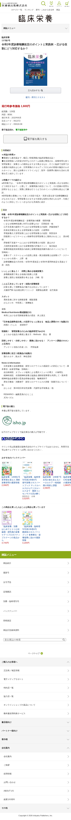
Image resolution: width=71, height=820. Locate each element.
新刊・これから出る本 (45, 10)
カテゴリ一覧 (16, 10)
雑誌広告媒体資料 (11, 630)
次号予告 (7, 582)
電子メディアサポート (13, 679)
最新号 (6, 573)
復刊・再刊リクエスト (35, 97)
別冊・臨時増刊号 (11, 601)
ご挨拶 (7, 765)
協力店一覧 (9, 696)
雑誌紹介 (7, 563)
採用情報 (8, 774)
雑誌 (58, 10)
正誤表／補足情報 (11, 670)
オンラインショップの (19, 705)
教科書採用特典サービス (14, 713)
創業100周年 (9, 799)
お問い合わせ (10, 782)
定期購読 (7, 592)
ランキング (29, 10)
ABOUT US (9, 791)
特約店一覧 (9, 688)
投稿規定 (7, 620)
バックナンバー (10, 611)
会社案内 (8, 756)
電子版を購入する (37, 138)
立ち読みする (34, 90)
